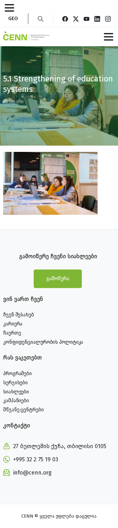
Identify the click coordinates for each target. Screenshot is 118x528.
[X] (76, 18)
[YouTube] (86, 18)
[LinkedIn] (97, 18)
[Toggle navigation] (9, 8)
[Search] (40, 18)
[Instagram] (108, 18)
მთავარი (13, 101)
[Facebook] (65, 18)
